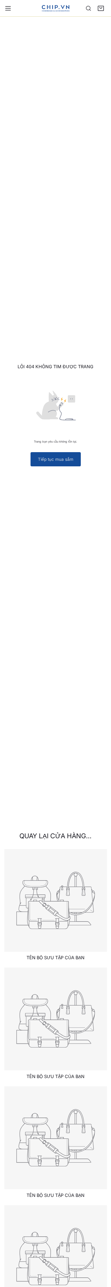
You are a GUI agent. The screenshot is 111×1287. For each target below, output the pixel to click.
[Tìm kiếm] (88, 8)
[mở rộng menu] (8, 8)
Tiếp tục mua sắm (55, 459)
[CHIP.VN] (55, 8)
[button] (101, 8)
